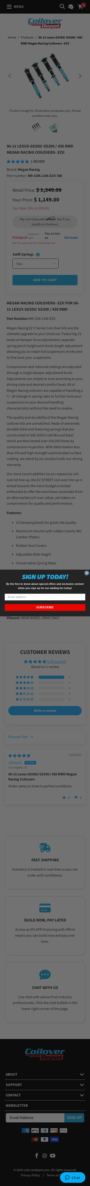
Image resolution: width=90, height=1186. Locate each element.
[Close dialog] (87, 573)
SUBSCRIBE (45, 607)
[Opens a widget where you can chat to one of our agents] (72, 1178)
